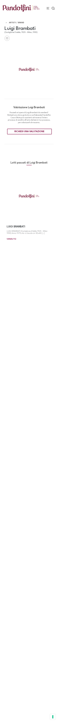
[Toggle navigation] (48, 8)
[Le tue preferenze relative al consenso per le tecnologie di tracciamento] (53, 717)
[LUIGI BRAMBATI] (29, 196)
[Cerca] (53, 8)
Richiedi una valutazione (29, 131)
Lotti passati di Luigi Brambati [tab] (29, 162)
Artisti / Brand (16, 23)
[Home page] (21, 8)
